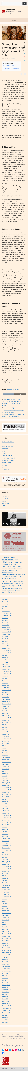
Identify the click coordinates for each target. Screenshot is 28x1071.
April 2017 (4, 752)
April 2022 (5, 662)
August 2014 (5, 824)
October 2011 (5, 894)
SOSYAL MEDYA (6, 463)
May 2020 (5, 692)
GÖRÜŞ (18, 399)
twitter (20, 588)
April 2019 (5, 711)
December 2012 (6, 866)
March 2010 (5, 929)
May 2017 (4, 750)
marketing (14, 576)
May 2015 (4, 803)
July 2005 (4, 1015)
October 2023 (6, 634)
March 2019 (5, 713)
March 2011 (5, 908)
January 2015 (5, 813)
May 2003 (5, 1022)
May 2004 (5, 1020)
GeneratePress (22, 1068)
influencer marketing (6, 566)
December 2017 (6, 736)
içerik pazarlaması (20, 574)
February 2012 (6, 885)
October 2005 (6, 1010)
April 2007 (5, 982)
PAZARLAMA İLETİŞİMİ (8, 458)
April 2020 (5, 694)
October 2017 (5, 741)
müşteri (4, 578)
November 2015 (6, 790)
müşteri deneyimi (11, 578)
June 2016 (5, 773)
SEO (22, 583)
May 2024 (5, 620)
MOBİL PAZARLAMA (7, 456)
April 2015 (4, 806)
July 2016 (4, 771)
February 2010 (6, 931)
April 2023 (5, 643)
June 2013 (5, 855)
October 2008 (6, 954)
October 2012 (5, 871)
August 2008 (5, 957)
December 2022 (6, 650)
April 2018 (4, 729)
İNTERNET (5, 449)
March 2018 (5, 731)
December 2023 (6, 629)
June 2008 (5, 959)
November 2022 (6, 653)
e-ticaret (19, 562)
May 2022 (4, 659)
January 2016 (5, 785)
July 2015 (4, 799)
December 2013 (6, 843)
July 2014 (4, 827)
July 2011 (4, 899)
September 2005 (6, 1013)
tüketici (4, 590)
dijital (16, 559)
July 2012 (4, 876)
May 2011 (4, 903)
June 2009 (5, 943)
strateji (12, 408)
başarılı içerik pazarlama (10, 557)
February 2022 (6, 666)
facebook (4, 564)
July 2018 (4, 725)
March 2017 (5, 755)
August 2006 (5, 992)
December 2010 (6, 913)
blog (19, 557)
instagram (4, 568)
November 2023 (6, 632)
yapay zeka (6, 592)
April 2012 (4, 882)
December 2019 (6, 704)
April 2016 (5, 778)
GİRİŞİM (4, 444)
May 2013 (4, 857)
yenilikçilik (14, 592)
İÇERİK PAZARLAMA (7, 446)
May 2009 (5, 945)
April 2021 (4, 680)
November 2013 (6, 845)
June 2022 (5, 657)
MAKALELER (5, 496)
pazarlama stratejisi (7, 583)
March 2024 (5, 625)
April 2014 (5, 834)
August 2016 (5, 769)
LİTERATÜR (5, 451)
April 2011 (4, 906)
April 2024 (5, 622)
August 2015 (5, 797)
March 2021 (5, 683)
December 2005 (6, 1006)
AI (2, 557)
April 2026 (5, 601)
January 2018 (5, 734)
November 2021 (6, 673)
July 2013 (4, 852)
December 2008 (6, 950)
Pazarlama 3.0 (12, 10)
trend (10, 588)
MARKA (11, 401)
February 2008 (6, 966)
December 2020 (6, 687)
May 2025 (4, 606)
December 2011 (6, 889)
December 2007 (6, 968)
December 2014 (6, 815)
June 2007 (5, 978)
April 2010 (5, 927)
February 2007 (6, 985)
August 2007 (5, 973)
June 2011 (5, 901)
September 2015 (6, 794)
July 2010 (4, 922)
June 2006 (5, 996)
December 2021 (6, 671)
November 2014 (6, 817)
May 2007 (5, 980)
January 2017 (5, 759)
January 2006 (6, 1003)
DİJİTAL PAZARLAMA (10, 399)
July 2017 (4, 745)
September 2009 (6, 938)
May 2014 (4, 831)
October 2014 (6, 820)
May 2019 (4, 708)
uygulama (17, 590)
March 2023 (5, 646)
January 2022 (6, 669)
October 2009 (6, 936)
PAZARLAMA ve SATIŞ (14, 403)
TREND (4, 467)
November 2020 (6, 690)
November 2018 (6, 718)
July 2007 (4, 975)
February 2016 (6, 783)
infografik (13, 566)
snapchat (3, 586)
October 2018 (5, 720)
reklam (16, 583)
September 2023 (6, 636)
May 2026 (5, 599)
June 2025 (5, 604)
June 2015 (5, 801)
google (14, 564)
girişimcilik (9, 564)
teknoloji (5, 588)
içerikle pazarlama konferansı (7, 572)
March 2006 (5, 1001)
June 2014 (5, 829)
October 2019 (6, 706)
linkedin (3, 576)
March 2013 (5, 859)
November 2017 (6, 738)
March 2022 (5, 664)
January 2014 (5, 841)
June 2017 (5, 748)
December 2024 (6, 613)
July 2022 (4, 655)
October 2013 (6, 848)
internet (19, 568)
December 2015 (6, 787)
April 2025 (5, 608)
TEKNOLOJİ (5, 406)
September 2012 (6, 873)
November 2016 (6, 764)
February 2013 (6, 862)
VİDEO (4, 506)
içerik (4, 570)
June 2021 (5, 676)
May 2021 (4, 678)
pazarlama (7, 408)
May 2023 (5, 641)
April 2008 (5, 961)
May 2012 (4, 880)
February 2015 (6, 810)
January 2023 (6, 648)
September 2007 (6, 971)
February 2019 (6, 715)
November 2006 (6, 989)
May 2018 (4, 727)
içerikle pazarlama (11, 570)
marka (7, 576)
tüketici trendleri (10, 590)
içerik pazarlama (8, 574)
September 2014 (6, 822)
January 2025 (6, 611)
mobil (19, 576)
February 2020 (6, 699)
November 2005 (6, 1008)
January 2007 (6, 987)
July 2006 (4, 994)
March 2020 (5, 697)
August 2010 (5, 920)
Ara (2, 1)
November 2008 (6, 952)
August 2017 (5, 743)
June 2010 (5, 924)
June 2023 (5, 639)
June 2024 (5, 618)
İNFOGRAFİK (5, 503)
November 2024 (6, 615)
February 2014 (6, 838)
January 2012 (5, 887)
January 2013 (5, 864)
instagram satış (12, 568)
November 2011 (6, 892)
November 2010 (6, 915)
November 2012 (6, 869)
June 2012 (5, 878)
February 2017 (6, 757)
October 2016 (6, 766)
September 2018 (6, 722)
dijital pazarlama (9, 562)
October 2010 (6, 917)
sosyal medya (11, 586)
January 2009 (6, 948)
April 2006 (5, 999)
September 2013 (6, 850)
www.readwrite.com (13, 389)
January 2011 (5, 910)
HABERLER (5, 401)
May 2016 (4, 776)
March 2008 (5, 964)
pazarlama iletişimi (18, 581)
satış (20, 583)
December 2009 (6, 934)
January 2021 (5, 685)
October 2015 (5, 792)
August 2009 (5, 941)
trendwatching (15, 588)
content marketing (8, 560)
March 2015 (5, 808)
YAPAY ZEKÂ (5, 469)
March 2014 (5, 836)
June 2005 (5, 1017)
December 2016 (6, 762)
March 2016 (5, 780)
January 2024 (6, 627)
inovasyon (18, 566)
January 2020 (6, 701)
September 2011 (6, 896)
